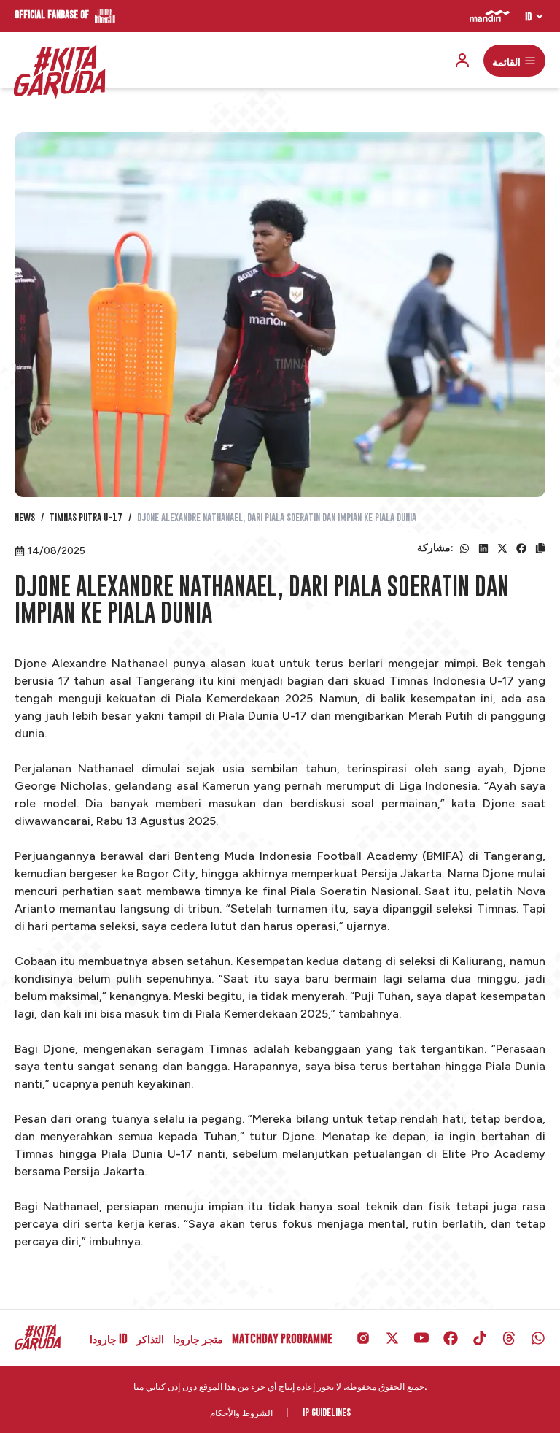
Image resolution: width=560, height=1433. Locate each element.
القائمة (506, 60)
